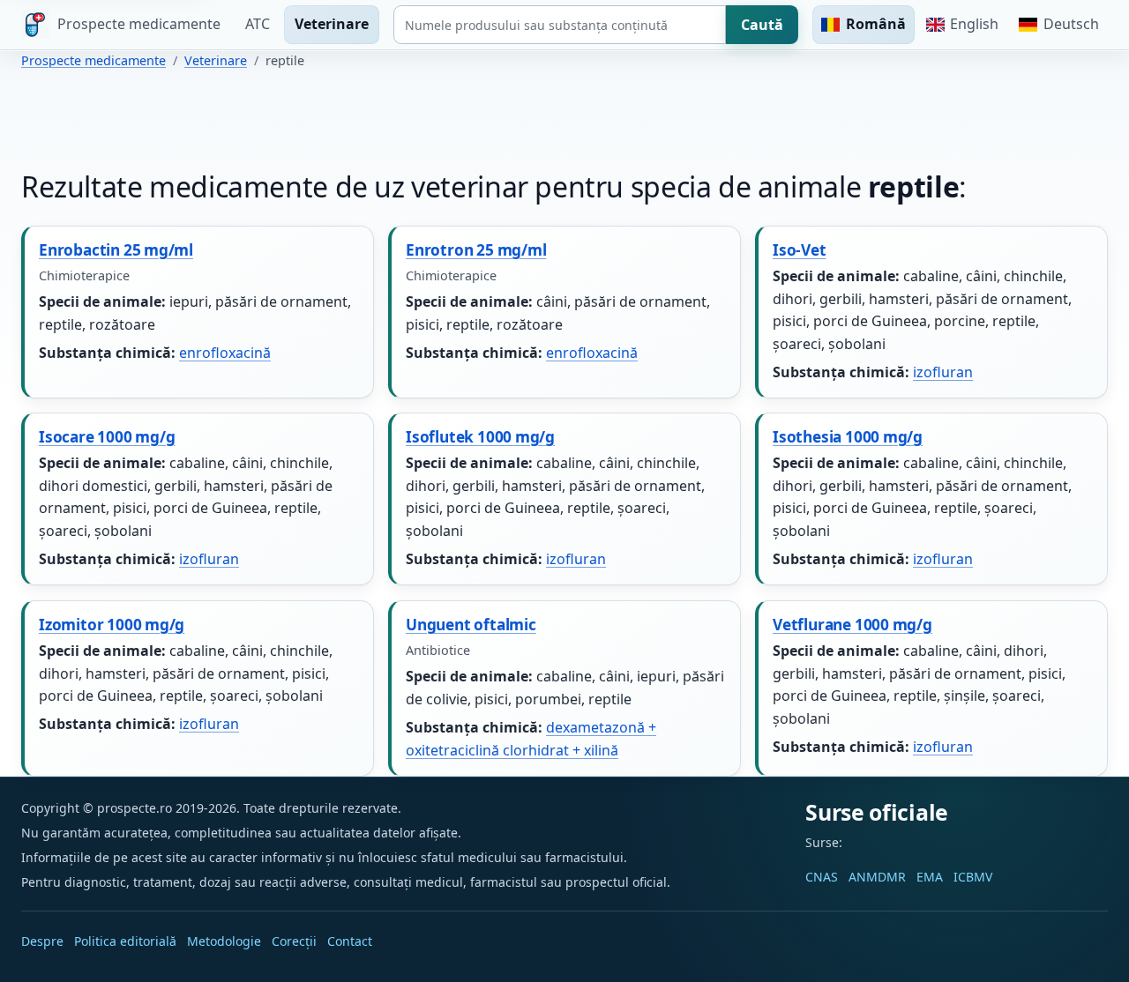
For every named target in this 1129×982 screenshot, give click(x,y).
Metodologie (224, 941)
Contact (349, 941)
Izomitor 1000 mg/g (111, 624)
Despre (42, 941)
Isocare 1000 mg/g (107, 437)
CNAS (821, 876)
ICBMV (972, 876)
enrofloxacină (225, 352)
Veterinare (332, 23)
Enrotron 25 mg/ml (476, 250)
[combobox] (559, 24)
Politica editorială (125, 941)
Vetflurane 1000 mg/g (852, 624)
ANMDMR (877, 876)
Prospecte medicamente (93, 60)
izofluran (943, 372)
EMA (929, 876)
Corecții (294, 941)
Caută (762, 24)
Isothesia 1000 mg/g (848, 437)
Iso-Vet (799, 250)
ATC (257, 23)
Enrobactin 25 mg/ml (116, 250)
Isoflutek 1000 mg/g (480, 437)
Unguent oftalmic (471, 624)
